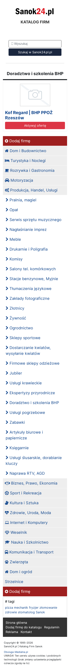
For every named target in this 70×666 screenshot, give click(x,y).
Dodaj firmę (19, 141)
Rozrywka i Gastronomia (31, 170)
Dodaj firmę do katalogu (24, 627)
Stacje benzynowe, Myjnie (33, 278)
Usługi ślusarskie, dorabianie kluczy (34, 460)
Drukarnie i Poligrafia (28, 249)
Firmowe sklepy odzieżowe (34, 363)
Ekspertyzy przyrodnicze (31, 393)
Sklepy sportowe (24, 338)
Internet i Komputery (28, 522)
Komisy (15, 259)
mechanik (21, 607)
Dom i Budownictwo (27, 150)
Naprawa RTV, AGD (26, 473)
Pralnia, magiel (22, 200)
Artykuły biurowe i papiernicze (24, 435)
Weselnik (18, 532)
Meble (14, 239)
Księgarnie (18, 448)
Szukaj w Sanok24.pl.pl (35, 52)
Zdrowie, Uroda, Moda (30, 512)
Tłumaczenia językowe (30, 288)
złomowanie (48, 607)
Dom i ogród (20, 571)
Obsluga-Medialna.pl (16, 652)
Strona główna (16, 622)
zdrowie (11, 612)
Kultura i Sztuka (23, 503)
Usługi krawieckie (25, 383)
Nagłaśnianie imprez (27, 229)
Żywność (17, 318)
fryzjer (33, 607)
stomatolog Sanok (31, 612)
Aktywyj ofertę (35, 125)
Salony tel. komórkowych (32, 269)
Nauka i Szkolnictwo (29, 542)
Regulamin (51, 627)
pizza (9, 607)
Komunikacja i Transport (30, 552)
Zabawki (16, 422)
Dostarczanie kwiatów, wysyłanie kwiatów (28, 350)
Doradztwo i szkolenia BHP (33, 402)
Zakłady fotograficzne (29, 298)
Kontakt (26, 632)
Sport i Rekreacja (25, 493)
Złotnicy (16, 308)
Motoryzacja (21, 180)
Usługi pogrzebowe (26, 412)
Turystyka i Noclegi (27, 160)
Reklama (12, 632)
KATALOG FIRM (35, 22)
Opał (13, 210)
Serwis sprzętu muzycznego (34, 219)
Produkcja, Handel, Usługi (33, 190)
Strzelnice (14, 581)
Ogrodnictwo (20, 328)
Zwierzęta (18, 562)
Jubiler (15, 373)
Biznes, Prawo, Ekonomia (33, 483)
